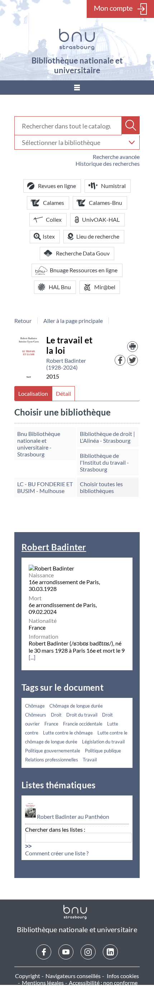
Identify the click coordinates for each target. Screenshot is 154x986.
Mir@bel (104, 286)
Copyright (27, 975)
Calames (53, 202)
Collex (54, 219)
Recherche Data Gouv (83, 253)
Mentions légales (43, 982)
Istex (49, 236)
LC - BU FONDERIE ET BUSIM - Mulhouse (45, 487)
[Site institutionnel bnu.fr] (77, 39)
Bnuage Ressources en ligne (83, 270)
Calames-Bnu (105, 202)
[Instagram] (88, 951)
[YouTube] (65, 951)
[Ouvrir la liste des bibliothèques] (131, 142)
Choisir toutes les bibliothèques (101, 487)
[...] (32, 657)
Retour (23, 320)
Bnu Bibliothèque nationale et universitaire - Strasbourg (38, 443)
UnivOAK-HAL (101, 219)
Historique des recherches (108, 163)
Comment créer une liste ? (56, 853)
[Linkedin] (110, 951)
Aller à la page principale (73, 320)
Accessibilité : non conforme (103, 982)
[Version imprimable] (132, 346)
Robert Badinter (53, 547)
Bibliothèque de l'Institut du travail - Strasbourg (104, 462)
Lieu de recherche (97, 236)
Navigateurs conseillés (73, 975)
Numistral (113, 185)
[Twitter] (132, 360)
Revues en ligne (57, 185)
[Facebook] (43, 951)
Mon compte (113, 8)
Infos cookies (123, 975)
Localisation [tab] (33, 393)
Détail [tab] (63, 393)
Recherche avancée (116, 156)
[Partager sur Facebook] (120, 360)
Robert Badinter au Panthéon (73, 816)
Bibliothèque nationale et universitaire (77, 65)
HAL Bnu (60, 286)
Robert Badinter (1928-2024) (66, 364)
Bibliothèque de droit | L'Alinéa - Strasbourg (107, 437)
